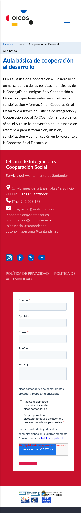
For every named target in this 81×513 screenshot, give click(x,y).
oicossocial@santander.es (26, 226)
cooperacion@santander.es (28, 215)
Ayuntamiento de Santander (47, 176)
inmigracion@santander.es (32, 209)
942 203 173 (31, 202)
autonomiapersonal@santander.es (32, 231)
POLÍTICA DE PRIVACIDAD (28, 274)
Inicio (22, 44)
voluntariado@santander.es (28, 220)
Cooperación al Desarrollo (44, 44)
